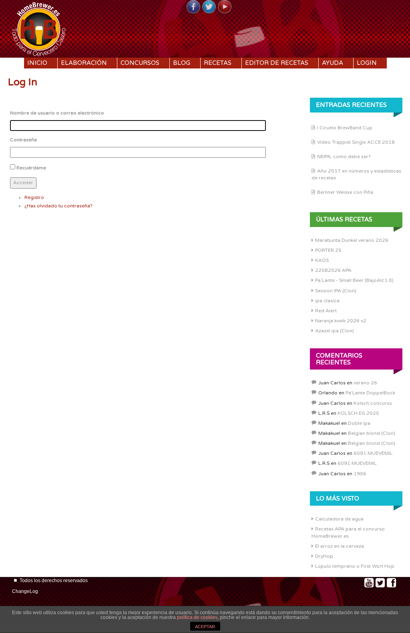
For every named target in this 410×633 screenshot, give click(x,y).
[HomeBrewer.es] (39, 28)
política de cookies (197, 617)
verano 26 (365, 383)
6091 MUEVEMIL (373, 453)
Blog (181, 62)
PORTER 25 (328, 250)
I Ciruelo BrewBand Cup (344, 128)
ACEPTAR (205, 626)
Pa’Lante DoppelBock (370, 393)
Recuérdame (31, 168)
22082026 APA (333, 270)
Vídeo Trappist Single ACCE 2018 (356, 142)
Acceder (23, 182)
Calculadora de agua (339, 519)
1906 (360, 473)
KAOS (322, 260)
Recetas (217, 62)
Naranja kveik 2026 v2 (340, 321)
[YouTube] (224, 7)
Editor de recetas (276, 62)
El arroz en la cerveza (339, 546)
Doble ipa (359, 423)
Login (367, 62)
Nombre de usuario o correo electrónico (57, 113)
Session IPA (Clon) (335, 290)
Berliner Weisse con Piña (345, 192)
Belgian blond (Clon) (371, 433)
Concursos (140, 62)
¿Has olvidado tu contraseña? (58, 206)
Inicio (37, 62)
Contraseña (23, 140)
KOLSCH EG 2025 (358, 413)
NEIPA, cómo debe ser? (344, 156)
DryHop (324, 556)
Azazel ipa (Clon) (334, 331)
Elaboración (84, 62)
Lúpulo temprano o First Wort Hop (354, 566)
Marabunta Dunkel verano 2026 (351, 240)
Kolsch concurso (373, 403)
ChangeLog (25, 591)
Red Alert (326, 310)
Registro (34, 197)
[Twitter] (209, 7)
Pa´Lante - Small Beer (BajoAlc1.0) (354, 280)
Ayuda (332, 62)
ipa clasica (327, 300)
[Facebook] (193, 7)
